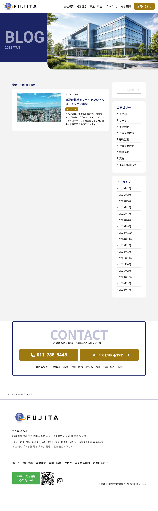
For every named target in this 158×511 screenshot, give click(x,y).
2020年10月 (126, 277)
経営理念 (82, 6)
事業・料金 (96, 6)
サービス (72, 109)
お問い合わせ (144, 6)
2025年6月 (125, 220)
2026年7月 (125, 188)
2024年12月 (126, 233)
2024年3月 (125, 245)
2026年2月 (125, 195)
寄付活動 (124, 127)
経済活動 (124, 152)
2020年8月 (125, 283)
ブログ (109, 6)
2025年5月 (125, 226)
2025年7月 (125, 214)
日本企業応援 (126, 133)
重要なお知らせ (128, 165)
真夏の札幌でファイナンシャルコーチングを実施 (84, 102)
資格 (121, 158)
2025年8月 (125, 207)
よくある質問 (123, 6)
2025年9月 (125, 201)
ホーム (16, 463)
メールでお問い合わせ (107, 355)
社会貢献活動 (126, 146)
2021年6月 (125, 264)
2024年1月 (125, 251)
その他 (123, 114)
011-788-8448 (52, 355)
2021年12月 (126, 258)
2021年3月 (125, 270)
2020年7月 (125, 289)
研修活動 (124, 139)
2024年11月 (126, 239)
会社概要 (69, 6)
